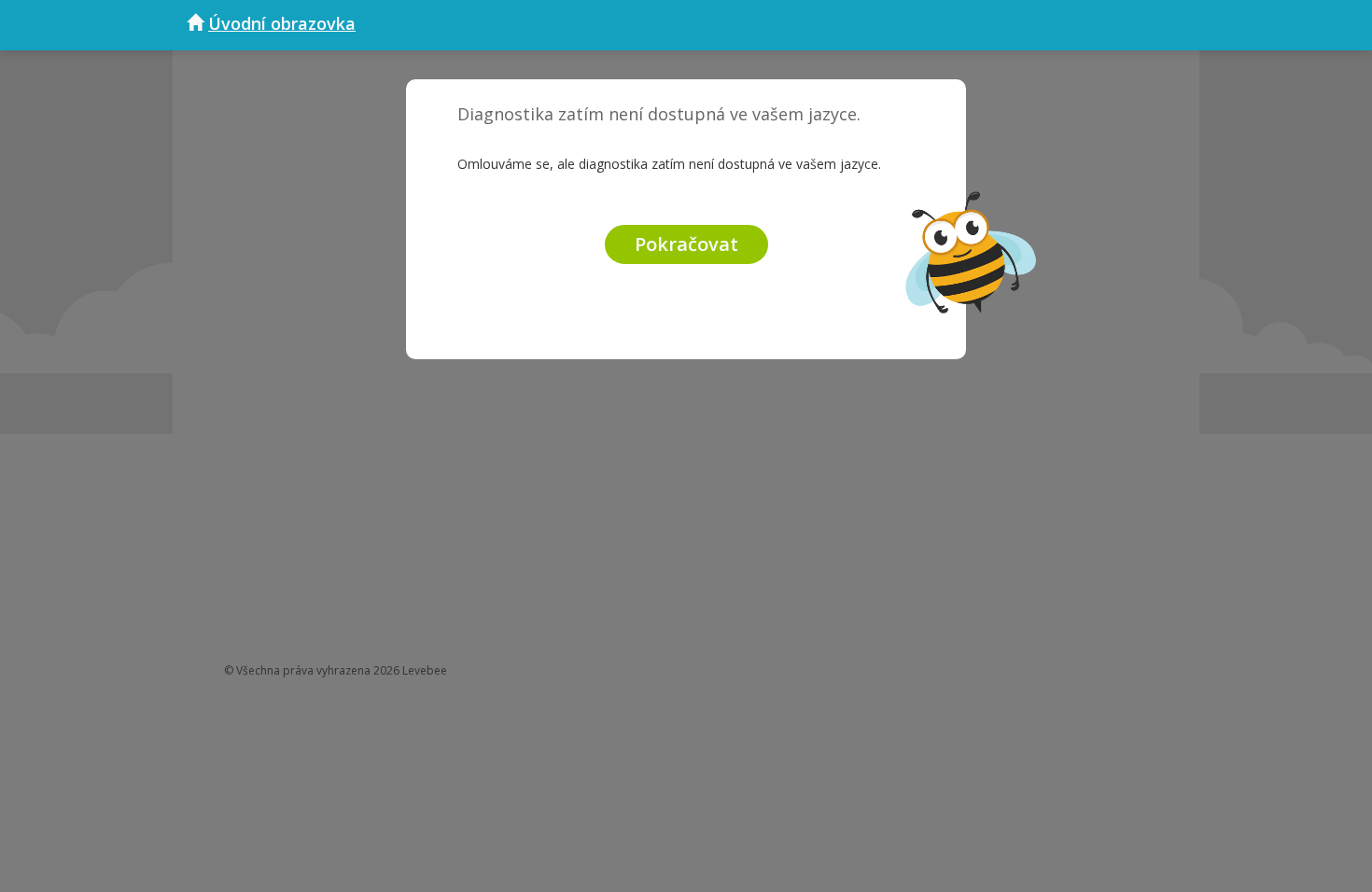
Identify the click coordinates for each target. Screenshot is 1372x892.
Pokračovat (686, 244)
